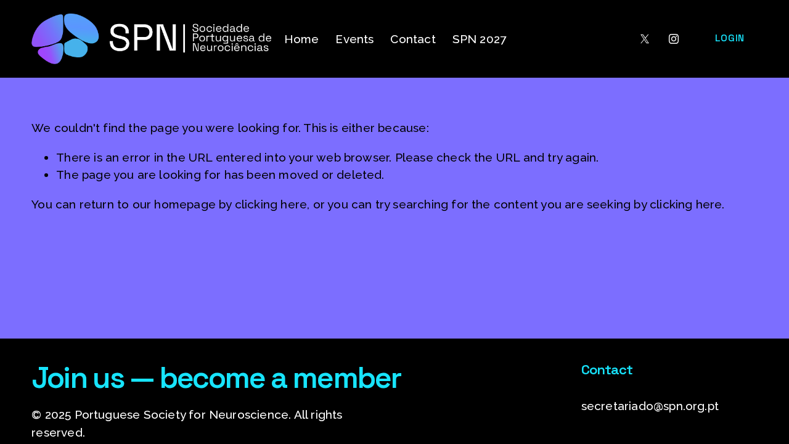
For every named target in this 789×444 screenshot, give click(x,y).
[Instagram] (674, 39)
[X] (645, 39)
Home (301, 39)
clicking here (271, 204)
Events (354, 39)
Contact (412, 39)
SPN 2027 (479, 39)
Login (730, 37)
